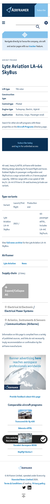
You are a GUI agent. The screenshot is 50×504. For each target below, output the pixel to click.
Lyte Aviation (9, 263)
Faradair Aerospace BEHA (25, 445)
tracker (32, 46)
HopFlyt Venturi (25, 452)
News (24, 263)
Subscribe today (25, 143)
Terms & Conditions (13, 483)
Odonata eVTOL (25, 428)
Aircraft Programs (25, 126)
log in (18, 146)
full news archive (14, 242)
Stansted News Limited (22, 479)
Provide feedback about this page (25, 396)
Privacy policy (38, 483)
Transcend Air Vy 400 (25, 421)
